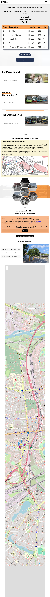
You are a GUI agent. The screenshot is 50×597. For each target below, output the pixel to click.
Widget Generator (28, 219)
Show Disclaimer (25, 54)
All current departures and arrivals (25, 60)
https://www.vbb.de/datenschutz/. (37, 223)
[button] (21, 441)
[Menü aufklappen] (46, 2)
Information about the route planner (25, 236)
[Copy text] (19, 249)
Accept (25, 230)
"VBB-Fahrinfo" (39, 221)
